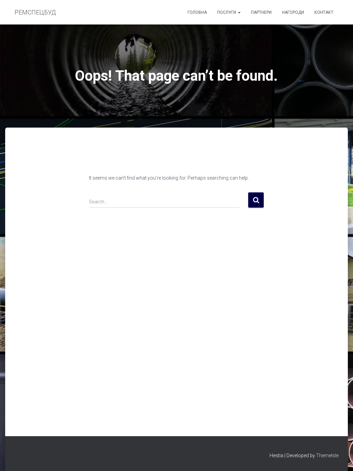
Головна (197, 12)
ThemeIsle (327, 455)
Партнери (261, 12)
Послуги (227, 12)
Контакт (323, 12)
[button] (239, 12)
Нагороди (293, 12)
